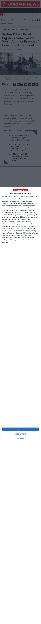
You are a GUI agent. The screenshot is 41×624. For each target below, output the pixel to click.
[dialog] (20, 405)
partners (14, 196)
